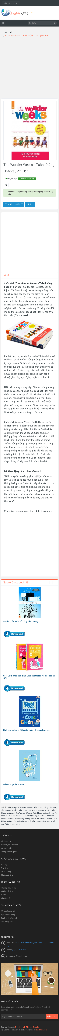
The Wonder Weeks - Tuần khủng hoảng (17, 810)
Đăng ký (51, 1016)
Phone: (9, 949)
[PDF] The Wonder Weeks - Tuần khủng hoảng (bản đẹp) (34, 807)
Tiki (29, 204)
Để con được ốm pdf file (13, 784)
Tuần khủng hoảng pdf (22, 821)
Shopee (19, 204)
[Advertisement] (29, 68)
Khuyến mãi (5, 898)
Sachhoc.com (41, 1030)
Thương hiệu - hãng (8, 888)
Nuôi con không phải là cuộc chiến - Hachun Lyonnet (26, 730)
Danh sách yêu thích (9, 918)
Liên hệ (4, 864)
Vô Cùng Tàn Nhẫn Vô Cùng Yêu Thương (20, 621)
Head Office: (11, 942)
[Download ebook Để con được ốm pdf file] (29, 765)
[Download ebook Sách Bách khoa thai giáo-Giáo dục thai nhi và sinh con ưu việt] (29, 656)
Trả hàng (4, 868)
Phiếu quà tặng (7, 875)
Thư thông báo (7, 921)
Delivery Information (9, 844)
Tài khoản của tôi (8, 911)
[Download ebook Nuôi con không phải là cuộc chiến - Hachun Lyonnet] (29, 711)
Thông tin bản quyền (9, 851)
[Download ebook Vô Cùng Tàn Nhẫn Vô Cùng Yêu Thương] (29, 602)
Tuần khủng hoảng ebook (42, 821)
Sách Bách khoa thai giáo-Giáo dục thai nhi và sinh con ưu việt (29, 677)
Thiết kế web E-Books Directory (28, 1027)
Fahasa (8, 204)
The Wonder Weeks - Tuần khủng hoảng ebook (35, 813)
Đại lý (3, 894)
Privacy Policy (7, 848)
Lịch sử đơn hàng (8, 914)
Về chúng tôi (6, 841)
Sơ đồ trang (6, 871)
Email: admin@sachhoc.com (17, 956)
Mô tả (6, 275)
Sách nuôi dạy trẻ (27, 178)
